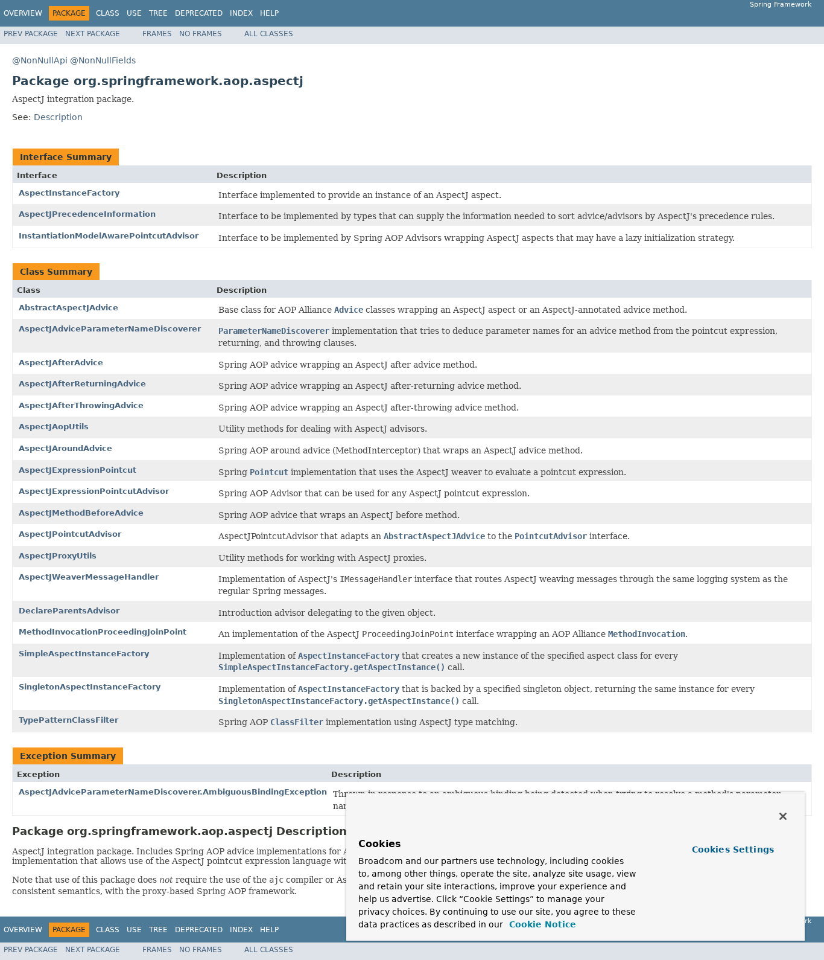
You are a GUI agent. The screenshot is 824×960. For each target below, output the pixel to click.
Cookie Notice (541, 924)
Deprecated (199, 13)
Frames (157, 34)
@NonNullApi (40, 60)
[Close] (783, 816)
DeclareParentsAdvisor (69, 610)
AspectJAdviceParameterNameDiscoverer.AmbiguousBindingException (173, 791)
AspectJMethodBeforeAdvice (81, 512)
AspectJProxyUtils (58, 555)
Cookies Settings (733, 849)
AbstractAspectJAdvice (68, 307)
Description (58, 117)
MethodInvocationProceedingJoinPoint (102, 631)
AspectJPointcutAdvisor (70, 534)
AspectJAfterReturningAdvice (82, 383)
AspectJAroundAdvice (65, 448)
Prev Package (31, 34)
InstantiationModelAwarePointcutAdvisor (108, 235)
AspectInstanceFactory (69, 192)
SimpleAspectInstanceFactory (84, 653)
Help (269, 13)
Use (134, 13)
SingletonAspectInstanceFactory (89, 686)
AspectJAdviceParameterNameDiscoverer (110, 328)
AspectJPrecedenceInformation (87, 214)
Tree (158, 13)
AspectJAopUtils (54, 426)
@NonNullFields (103, 60)
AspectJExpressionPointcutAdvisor (94, 491)
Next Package (92, 34)
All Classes (268, 34)
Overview (23, 13)
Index (241, 13)
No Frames (200, 34)
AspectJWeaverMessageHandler (89, 576)
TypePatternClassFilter (68, 720)
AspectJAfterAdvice (61, 362)
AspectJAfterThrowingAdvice (81, 405)
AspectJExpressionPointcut (77, 470)
